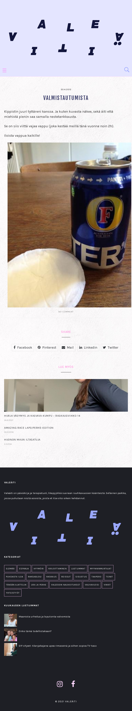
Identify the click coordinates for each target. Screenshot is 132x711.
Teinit (109, 576)
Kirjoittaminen (57, 568)
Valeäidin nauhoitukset (65, 585)
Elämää (10, 568)
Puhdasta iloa (14, 576)
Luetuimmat (78, 568)
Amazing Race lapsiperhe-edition (29, 427)
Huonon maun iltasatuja (22, 439)
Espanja (24, 568)
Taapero (96, 576)
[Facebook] (73, 684)
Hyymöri (39, 568)
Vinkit (107, 585)
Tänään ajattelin (16, 585)
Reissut (66, 576)
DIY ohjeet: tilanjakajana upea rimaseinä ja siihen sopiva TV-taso (58, 645)
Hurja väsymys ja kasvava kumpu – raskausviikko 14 (42, 415)
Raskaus (51, 576)
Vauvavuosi (92, 585)
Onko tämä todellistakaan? (35, 631)
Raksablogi (35, 576)
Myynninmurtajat (101, 568)
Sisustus (81, 576)
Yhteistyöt (13, 593)
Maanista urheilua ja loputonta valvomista (44, 616)
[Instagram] (60, 684)
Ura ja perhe (38, 585)
